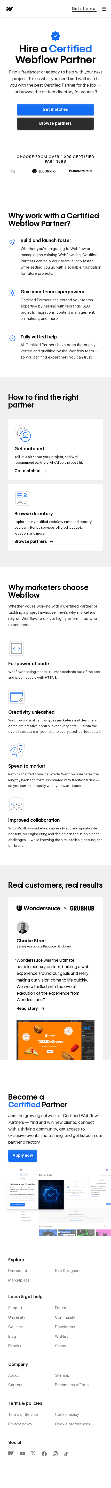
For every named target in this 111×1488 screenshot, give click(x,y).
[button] (104, 8)
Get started (84, 8)
